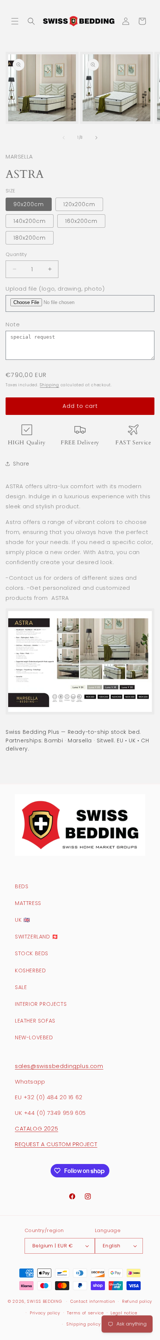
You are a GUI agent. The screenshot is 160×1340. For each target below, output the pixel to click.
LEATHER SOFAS (35, 1020)
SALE (21, 987)
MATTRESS (28, 903)
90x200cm (28, 204)
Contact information (92, 1301)
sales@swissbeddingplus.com (59, 1066)
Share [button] (21, 463)
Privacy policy (45, 1313)
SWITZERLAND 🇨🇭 (36, 936)
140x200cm (29, 221)
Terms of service (85, 1313)
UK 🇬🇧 (22, 920)
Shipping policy (83, 1324)
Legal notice (124, 1313)
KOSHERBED (30, 970)
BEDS (21, 886)
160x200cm (81, 221)
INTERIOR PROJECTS (41, 1004)
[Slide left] (63, 137)
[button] (15, 21)
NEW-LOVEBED (34, 1037)
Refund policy (137, 1301)
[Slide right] (96, 137)
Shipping (49, 385)
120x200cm (79, 204)
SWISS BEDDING (44, 1301)
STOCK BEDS (31, 953)
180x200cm (29, 238)
